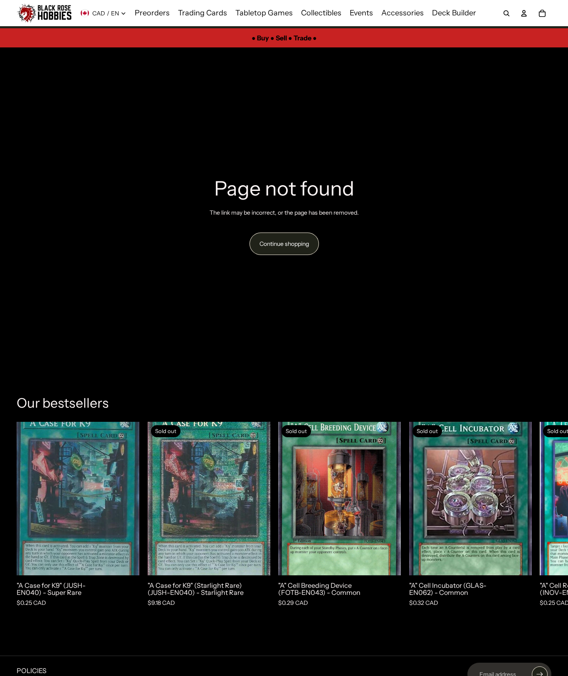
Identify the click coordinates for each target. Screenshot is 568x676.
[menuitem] (152, 13)
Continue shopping (284, 244)
